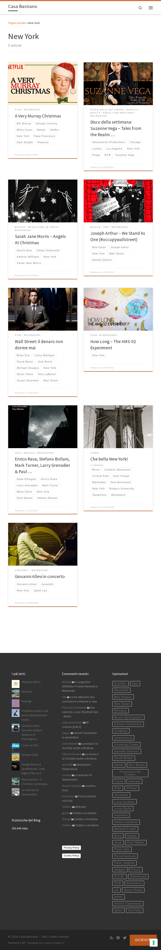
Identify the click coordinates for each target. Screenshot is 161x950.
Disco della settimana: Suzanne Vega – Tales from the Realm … (115, 128)
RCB (117, 883)
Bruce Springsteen (128, 717)
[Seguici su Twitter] (124, 938)
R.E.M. (119, 876)
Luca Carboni (124, 801)
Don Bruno (137, 764)
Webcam (27, 691)
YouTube (134, 910)
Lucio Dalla (122, 808)
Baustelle (121, 690)
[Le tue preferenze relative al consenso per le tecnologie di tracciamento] (154, 943)
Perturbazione (125, 856)
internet (134, 781)
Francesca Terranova (74, 707)
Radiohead (138, 876)
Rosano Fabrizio (71, 786)
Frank (118, 781)
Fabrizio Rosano (71, 754)
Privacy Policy (71, 847)
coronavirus (123, 737)
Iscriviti (143, 940)
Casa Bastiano (28, 936)
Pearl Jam (122, 849)
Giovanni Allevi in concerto (40, 576)
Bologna (120, 710)
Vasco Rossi (133, 890)
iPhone (131, 788)
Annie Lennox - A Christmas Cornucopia (34, 782)
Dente (118, 764)
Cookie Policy (71, 855)
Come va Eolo (30, 745)
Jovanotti (121, 794)
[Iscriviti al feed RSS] (111, 938)
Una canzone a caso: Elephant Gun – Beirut (80, 712)
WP (23, 942)
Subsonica (134, 883)
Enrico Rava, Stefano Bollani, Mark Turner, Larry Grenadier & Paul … (42, 465)
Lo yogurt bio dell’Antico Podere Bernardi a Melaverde (79, 686)
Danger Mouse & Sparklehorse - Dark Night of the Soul (33, 769)
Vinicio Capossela (127, 903)
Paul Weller (135, 842)
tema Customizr (55, 942)
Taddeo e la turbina (84, 813)
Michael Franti (125, 828)
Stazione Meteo (31, 682)
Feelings (26, 701)
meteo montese (126, 822)
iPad (117, 788)
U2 (116, 890)
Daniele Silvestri (126, 751)
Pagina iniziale (17, 23)
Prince (135, 869)
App (135, 683)
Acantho (120, 683)
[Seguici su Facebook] (118, 938)
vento (118, 896)
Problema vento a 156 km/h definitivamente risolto (35, 715)
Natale (132, 835)
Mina (118, 835)
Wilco (118, 910)
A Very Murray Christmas (38, 116)
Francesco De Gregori (130, 773)
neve (118, 842)
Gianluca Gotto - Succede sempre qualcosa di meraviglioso (32, 732)
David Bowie (123, 758)
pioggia (119, 869)
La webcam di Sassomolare (30, 792)
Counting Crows (126, 744)
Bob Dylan (122, 703)
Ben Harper (123, 697)
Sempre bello (30, 755)
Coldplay (120, 730)
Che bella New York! (109, 459)
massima (121, 815)
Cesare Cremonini (128, 724)
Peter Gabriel (124, 862)
